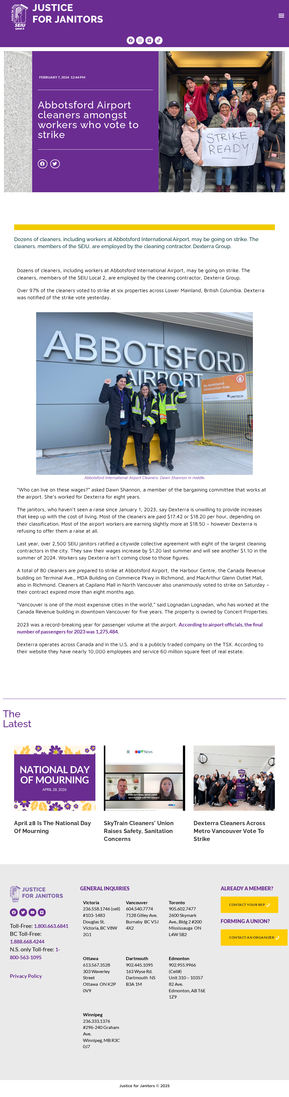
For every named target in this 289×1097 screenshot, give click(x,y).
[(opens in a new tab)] (54, 778)
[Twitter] (23, 912)
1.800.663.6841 (51, 926)
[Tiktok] (159, 40)
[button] (281, 15)
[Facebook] (131, 40)
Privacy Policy (26, 976)
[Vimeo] (149, 40)
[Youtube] (32, 912)
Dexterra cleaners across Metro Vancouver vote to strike (229, 831)
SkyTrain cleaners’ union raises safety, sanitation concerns (139, 831)
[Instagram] (140, 40)
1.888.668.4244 (27, 941)
